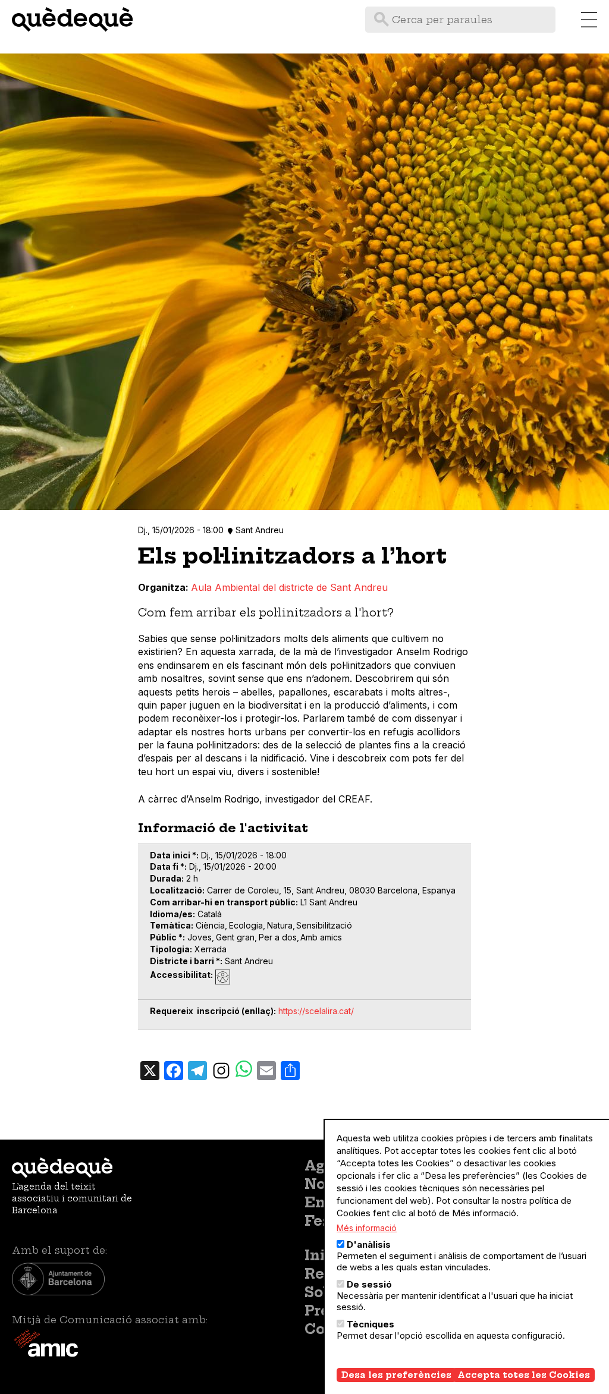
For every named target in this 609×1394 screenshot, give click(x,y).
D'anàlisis (369, 1244)
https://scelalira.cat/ (316, 1011)
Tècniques (370, 1324)
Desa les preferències (396, 1375)
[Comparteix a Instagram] (221, 1070)
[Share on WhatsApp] (244, 1070)
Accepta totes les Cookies (523, 1375)
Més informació (367, 1228)
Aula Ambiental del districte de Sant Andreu (289, 587)
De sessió (369, 1284)
